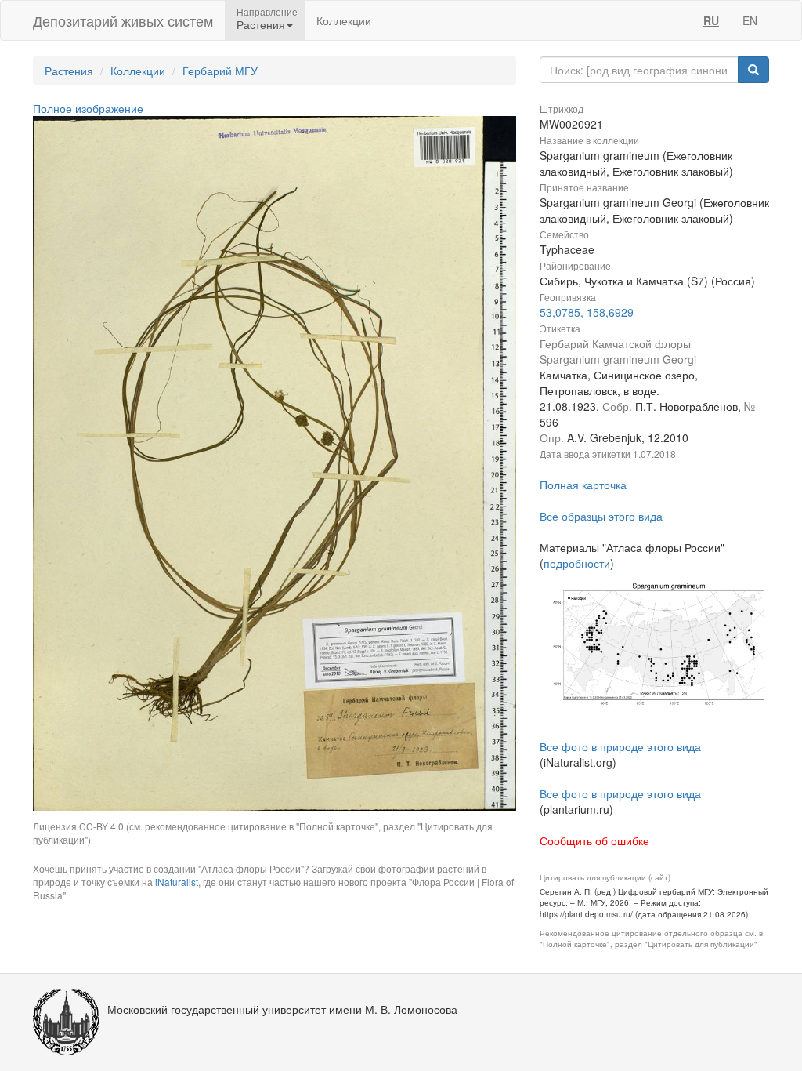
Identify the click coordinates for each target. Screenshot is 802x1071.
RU (711, 20)
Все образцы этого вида (601, 516)
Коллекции (343, 20)
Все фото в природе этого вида (620, 746)
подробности (577, 563)
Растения (69, 70)
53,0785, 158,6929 (587, 312)
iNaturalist (176, 881)
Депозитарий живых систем (123, 20)
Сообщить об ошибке (594, 840)
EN (749, 20)
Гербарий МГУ (220, 70)
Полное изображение (88, 108)
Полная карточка (583, 484)
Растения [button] (261, 24)
